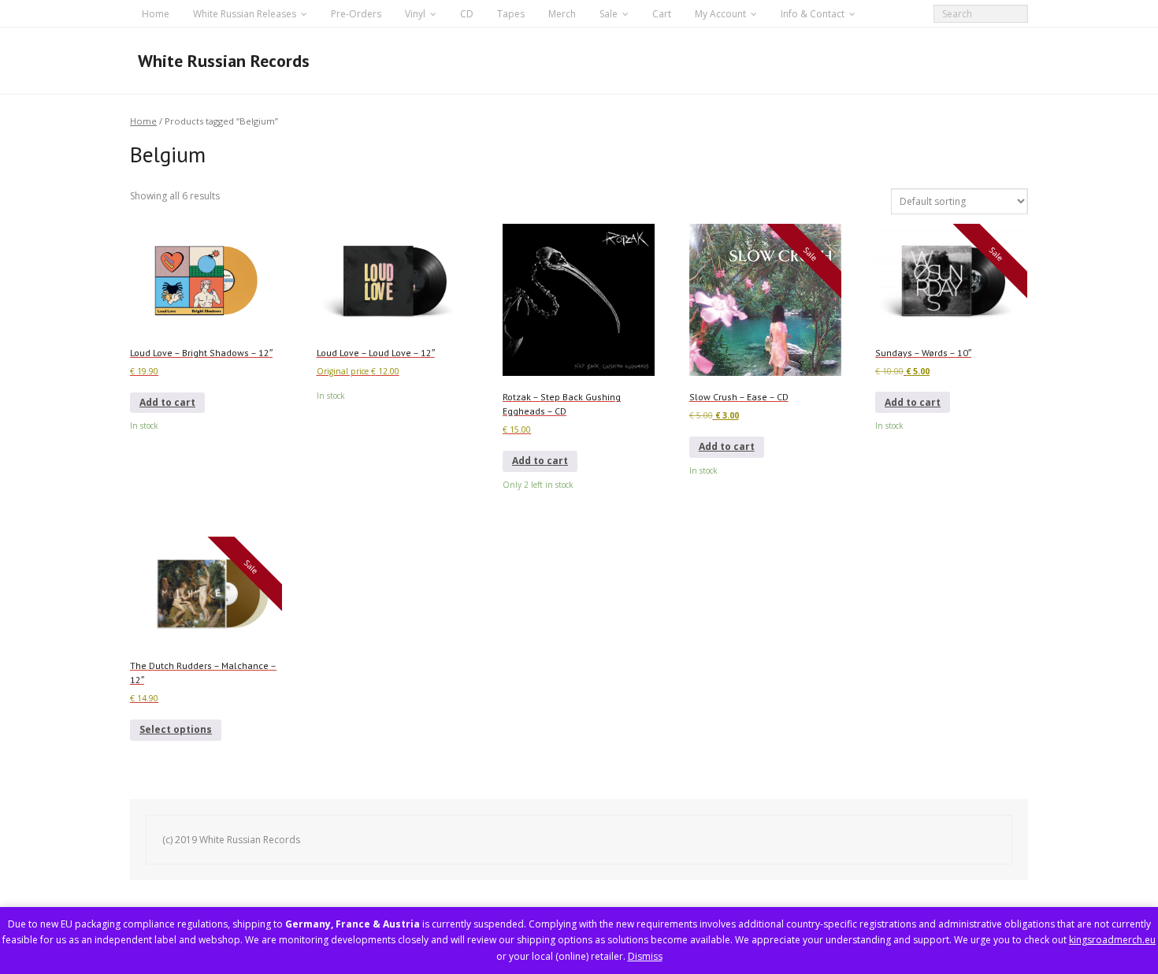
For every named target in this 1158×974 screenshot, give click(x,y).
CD (466, 13)
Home (155, 13)
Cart (661, 13)
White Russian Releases (244, 13)
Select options (175, 729)
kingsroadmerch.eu (1112, 939)
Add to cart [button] (167, 402)
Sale (608, 13)
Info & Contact (812, 13)
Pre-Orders (356, 13)
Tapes (511, 13)
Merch (562, 13)
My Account (720, 13)
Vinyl (415, 13)
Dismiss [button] (645, 956)
